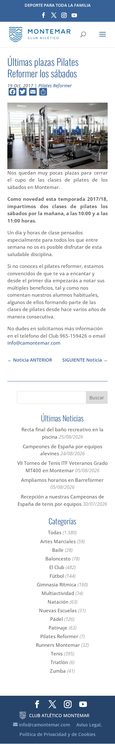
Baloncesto (58, 558)
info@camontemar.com (33, 343)
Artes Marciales (58, 541)
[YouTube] (74, 17)
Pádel (56, 619)
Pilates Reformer (55, 85)
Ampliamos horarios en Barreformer (62, 480)
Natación (58, 602)
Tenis (57, 653)
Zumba (58, 671)
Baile (58, 550)
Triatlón (59, 662)
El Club (56, 567)
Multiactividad (58, 593)
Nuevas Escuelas (58, 610)
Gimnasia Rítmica (56, 584)
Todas (54, 532)
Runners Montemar (58, 645)
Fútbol (57, 576)
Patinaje (58, 627)
